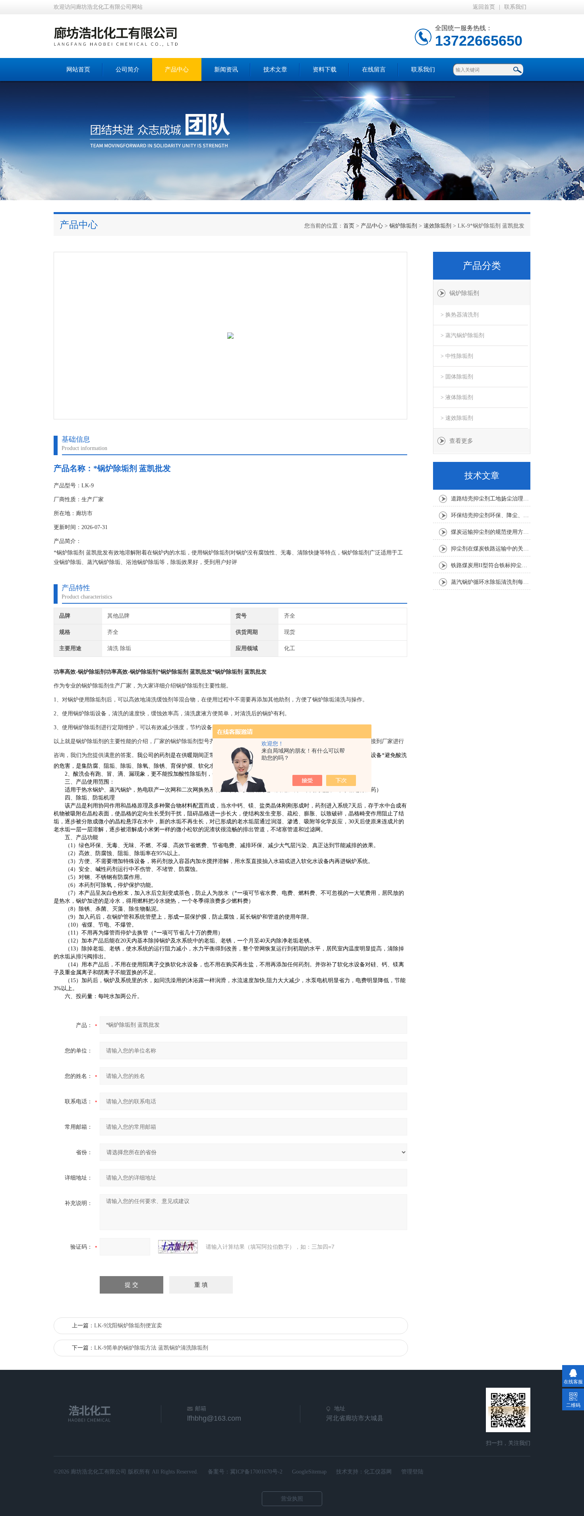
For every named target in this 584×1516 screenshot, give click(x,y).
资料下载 (324, 69)
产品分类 (482, 266)
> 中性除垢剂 (457, 356)
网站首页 (78, 69)
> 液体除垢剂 (457, 397)
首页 (348, 226)
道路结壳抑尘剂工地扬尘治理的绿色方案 (490, 499)
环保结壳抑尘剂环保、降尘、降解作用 (490, 515)
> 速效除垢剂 (457, 418)
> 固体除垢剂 (457, 377)
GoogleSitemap (309, 1472)
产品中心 (177, 69)
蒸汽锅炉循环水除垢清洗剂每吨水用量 (490, 582)
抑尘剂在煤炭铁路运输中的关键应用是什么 (490, 549)
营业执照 (292, 1499)
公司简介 (127, 69)
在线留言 (374, 69)
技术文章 (275, 69)
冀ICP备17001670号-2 (256, 1472)
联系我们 (515, 7)
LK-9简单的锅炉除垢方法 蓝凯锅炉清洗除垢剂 (151, 1348)
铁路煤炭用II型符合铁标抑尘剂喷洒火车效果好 (490, 565)
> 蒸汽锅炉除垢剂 (462, 335)
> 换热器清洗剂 (460, 315)
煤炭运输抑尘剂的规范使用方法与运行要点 (490, 532)
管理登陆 (412, 1472)
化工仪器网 (378, 1472)
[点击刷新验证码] (178, 1246)
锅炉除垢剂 (403, 226)
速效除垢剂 (437, 226)
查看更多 (461, 441)
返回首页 (484, 7)
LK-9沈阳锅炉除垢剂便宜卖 (128, 1326)
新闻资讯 (226, 69)
